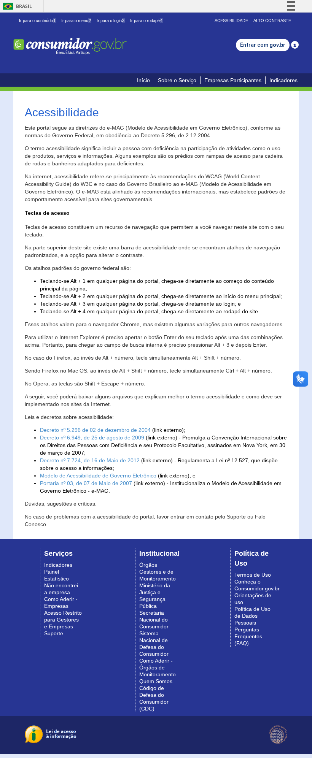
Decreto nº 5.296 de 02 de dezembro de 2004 (95, 430)
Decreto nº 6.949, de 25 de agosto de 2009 (92, 438)
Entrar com (262, 45)
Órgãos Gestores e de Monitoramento (157, 572)
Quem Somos (155, 681)
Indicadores (283, 80)
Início (143, 80)
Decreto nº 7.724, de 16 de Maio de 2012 (90, 460)
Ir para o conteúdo (37, 20)
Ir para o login (110, 20)
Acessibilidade (231, 20)
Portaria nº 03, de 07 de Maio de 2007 (86, 483)
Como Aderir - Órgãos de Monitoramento (157, 667)
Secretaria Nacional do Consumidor (154, 620)
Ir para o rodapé (146, 20)
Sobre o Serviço (177, 80)
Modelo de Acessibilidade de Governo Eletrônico (98, 476)
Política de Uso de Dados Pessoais (252, 616)
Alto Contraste (272, 20)
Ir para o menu (76, 20)
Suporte (53, 633)
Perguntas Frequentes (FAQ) (248, 636)
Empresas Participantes (232, 80)
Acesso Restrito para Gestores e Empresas (63, 620)
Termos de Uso (252, 575)
